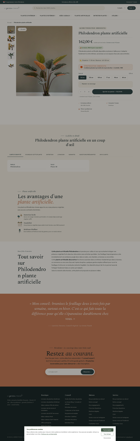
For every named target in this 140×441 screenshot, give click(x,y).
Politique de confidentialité (49, 434)
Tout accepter (107, 430)
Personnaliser (107, 438)
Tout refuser (107, 434)
